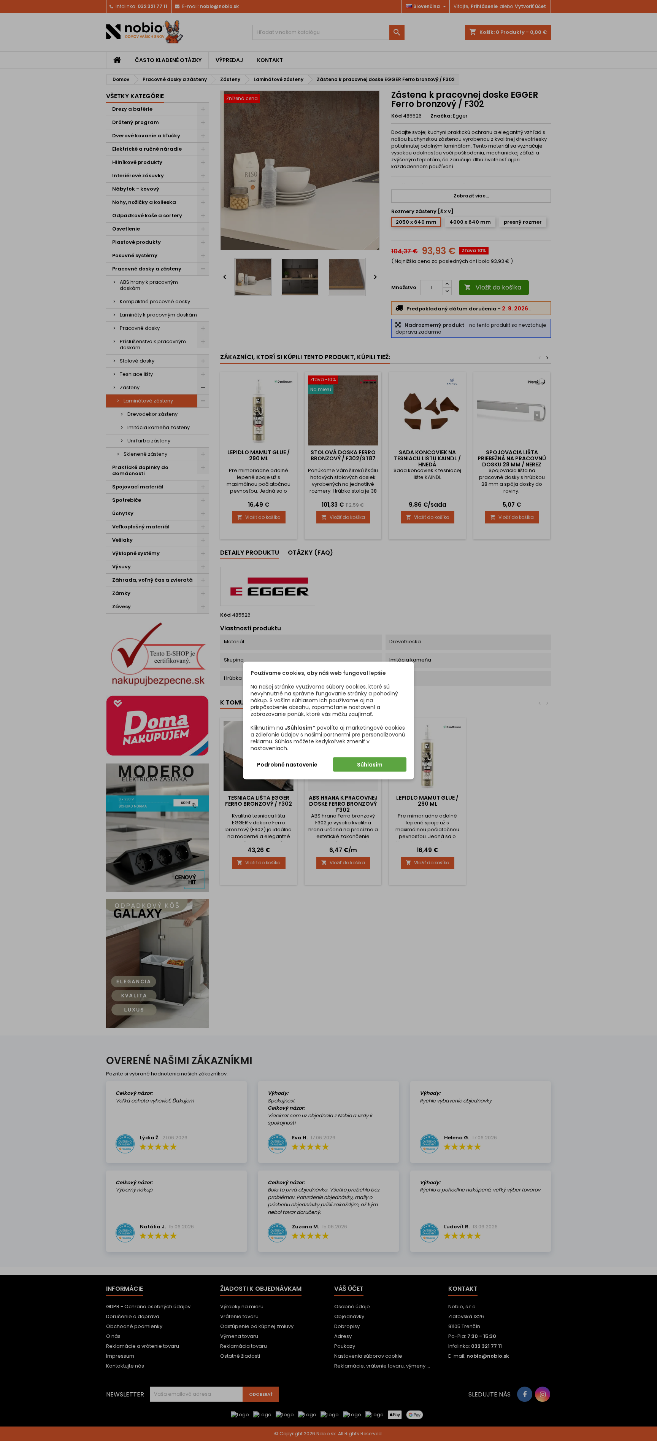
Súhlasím (369, 764)
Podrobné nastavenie (287, 764)
